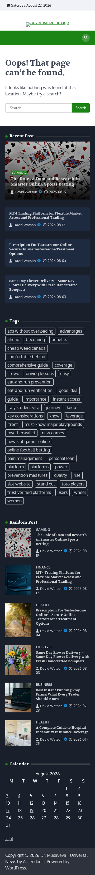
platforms (39, 466)
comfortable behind (26, 356)
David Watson (26, 192)
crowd (13, 373)
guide (12, 399)
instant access (66, 399)
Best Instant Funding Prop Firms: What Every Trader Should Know (58, 694)
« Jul (9, 838)
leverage (74, 416)
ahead (13, 339)
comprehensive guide (27, 365)
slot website (19, 484)
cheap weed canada (26, 348)
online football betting (28, 450)
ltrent (12, 424)
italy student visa (23, 407)
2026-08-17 (56, 225)
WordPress (15, 868)
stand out (46, 484)
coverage (63, 365)
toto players (73, 484)
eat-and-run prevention (29, 382)
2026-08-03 (57, 297)
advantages (71, 331)
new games (53, 432)
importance (35, 399)
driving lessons (40, 373)
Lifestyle (44, 647)
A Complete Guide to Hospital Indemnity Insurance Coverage (62, 730)
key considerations (25, 416)
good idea (68, 390)
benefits (59, 339)
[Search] (86, 38)
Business (44, 685)
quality (60, 475)
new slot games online (28, 441)
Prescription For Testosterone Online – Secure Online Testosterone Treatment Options (42, 249)
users (63, 492)
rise (77, 475)
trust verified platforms (29, 492)
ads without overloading (30, 331)
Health (42, 605)
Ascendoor (33, 861)
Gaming (19, 173)
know (54, 416)
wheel (80, 492)
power (61, 466)
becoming (35, 339)
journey (53, 407)
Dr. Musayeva (53, 855)
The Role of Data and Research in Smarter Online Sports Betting (45, 181)
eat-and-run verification (29, 390)
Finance (43, 567)
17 (8, 810)
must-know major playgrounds (53, 424)
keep (71, 407)
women (14, 500)
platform (15, 466)
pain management (24, 458)
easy (64, 373)
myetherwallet (21, 432)
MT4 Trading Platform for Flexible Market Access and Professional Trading (45, 215)
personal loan (61, 458)
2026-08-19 (57, 192)
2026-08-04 (57, 261)
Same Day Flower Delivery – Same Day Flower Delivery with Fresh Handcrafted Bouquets (43, 285)
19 (32, 810)
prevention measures (27, 475)
